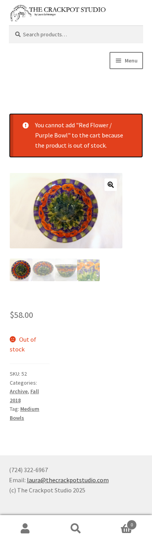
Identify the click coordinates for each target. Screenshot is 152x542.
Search (76, 528)
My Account (25, 528)
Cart (117, 522)
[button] (110, 184)
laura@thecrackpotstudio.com (68, 480)
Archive (19, 391)
